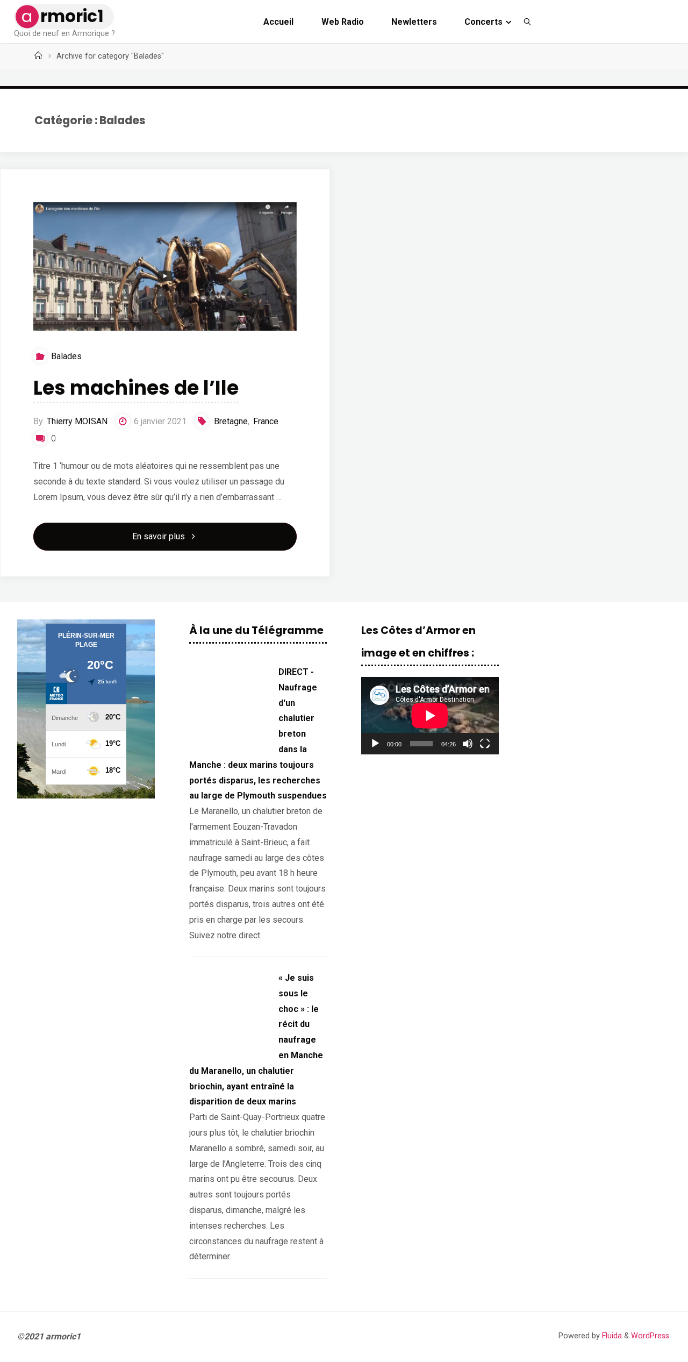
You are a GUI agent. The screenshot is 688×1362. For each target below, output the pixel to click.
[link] (527, 21)
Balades (66, 356)
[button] (33, 708)
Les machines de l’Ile (136, 388)
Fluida (611, 1335)
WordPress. (651, 1335)
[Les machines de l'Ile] (165, 276)
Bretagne (231, 421)
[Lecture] (375, 743)
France (265, 421)
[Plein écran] (484, 743)
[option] (86, 708)
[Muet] (467, 743)
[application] (430, 715)
